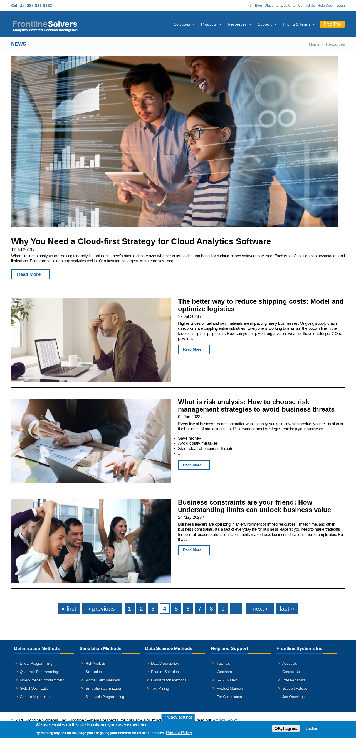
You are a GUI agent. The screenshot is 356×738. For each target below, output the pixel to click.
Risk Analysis (95, 663)
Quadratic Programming (39, 671)
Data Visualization (165, 663)
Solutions (182, 24)
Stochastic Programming (104, 696)
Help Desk (325, 5)
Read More (29, 274)
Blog (258, 5)
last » (287, 608)
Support (265, 24)
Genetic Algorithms (34, 696)
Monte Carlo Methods (102, 680)
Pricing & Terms (296, 24)
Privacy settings (178, 717)
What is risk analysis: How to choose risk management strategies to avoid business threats (256, 405)
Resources (237, 24)
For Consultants (229, 696)
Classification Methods (168, 680)
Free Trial (332, 24)
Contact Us (306, 5)
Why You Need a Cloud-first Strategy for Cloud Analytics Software (141, 241)
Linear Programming (36, 663)
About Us (289, 663)
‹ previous (101, 608)
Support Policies (295, 688)
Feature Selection (165, 671)
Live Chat (288, 5)
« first (68, 608)
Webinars (224, 671)
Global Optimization (35, 688)
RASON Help (227, 680)
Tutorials (223, 663)
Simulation (93, 671)
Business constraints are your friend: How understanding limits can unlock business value (254, 505)
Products (209, 24)
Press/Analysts (293, 680)
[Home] (45, 25)
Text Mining (160, 688)
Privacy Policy (179, 732)
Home (314, 44)
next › (260, 608)
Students (271, 5)
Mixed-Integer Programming (42, 680)
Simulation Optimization (103, 688)
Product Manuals (230, 688)
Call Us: (18, 5)
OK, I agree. (286, 728)
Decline (311, 728)
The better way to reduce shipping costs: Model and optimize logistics (261, 305)
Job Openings (293, 696)
